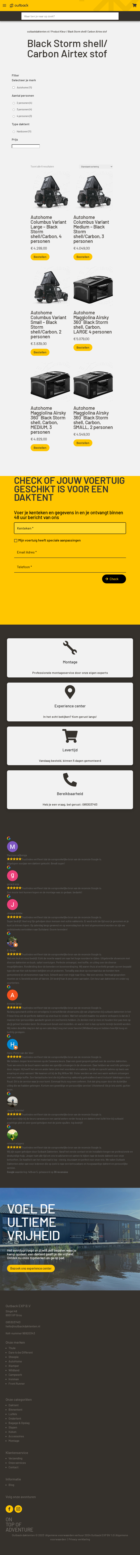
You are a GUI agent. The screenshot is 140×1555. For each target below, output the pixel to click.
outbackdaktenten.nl (38, 31)
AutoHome (15, 1361)
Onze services (17, 1462)
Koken (12, 1431)
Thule (12, 1348)
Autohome (24, 87)
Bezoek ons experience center (31, 1268)
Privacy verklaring (79, 1539)
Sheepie (14, 1356)
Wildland (14, 1370)
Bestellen (40, 257)
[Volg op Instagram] (18, 1509)
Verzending (15, 1458)
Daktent (14, 1405)
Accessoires (16, 1436)
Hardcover (24, 131)
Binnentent (15, 1409)
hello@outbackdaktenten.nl (23, 1326)
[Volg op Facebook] (9, 1509)
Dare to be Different (21, 1352)
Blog (11, 1484)
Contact (13, 1467)
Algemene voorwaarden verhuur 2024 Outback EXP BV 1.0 (79, 1535)
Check (114, 579)
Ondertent (15, 1418)
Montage (14, 1440)
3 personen (24, 109)
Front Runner (17, 1383)
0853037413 (89, 804)
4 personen (24, 116)
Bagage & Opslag (19, 1423)
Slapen (13, 1427)
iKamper (14, 1365)
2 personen (24, 102)
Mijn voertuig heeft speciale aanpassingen (49, 540)
